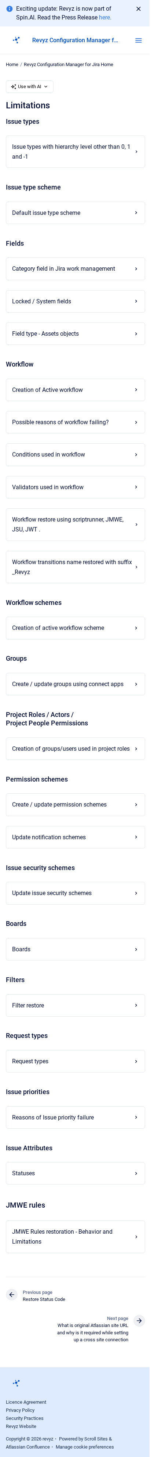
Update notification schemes (49, 847)
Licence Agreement (26, 1412)
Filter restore (28, 1015)
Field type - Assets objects (45, 333)
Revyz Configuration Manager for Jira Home (68, 64)
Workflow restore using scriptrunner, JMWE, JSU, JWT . (68, 524)
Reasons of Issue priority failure (53, 1127)
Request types (30, 1071)
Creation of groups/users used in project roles (64, 753)
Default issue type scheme (46, 212)
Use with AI (29, 86)
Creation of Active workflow (47, 389)
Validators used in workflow (48, 487)
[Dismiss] (138, 8)
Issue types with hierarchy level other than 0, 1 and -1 (69, 151)
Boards (21, 959)
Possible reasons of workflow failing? (60, 422)
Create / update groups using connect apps (68, 684)
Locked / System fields (41, 301)
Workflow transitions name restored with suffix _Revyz (64, 567)
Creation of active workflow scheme (58, 627)
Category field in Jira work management (63, 268)
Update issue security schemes (52, 903)
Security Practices (25, 1428)
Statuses (23, 1183)
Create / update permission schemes (59, 814)
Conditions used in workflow (48, 454)
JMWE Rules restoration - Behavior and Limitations (62, 1246)
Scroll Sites (96, 1448)
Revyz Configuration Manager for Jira (76, 40)
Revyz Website (21, 1436)
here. (105, 17)
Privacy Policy (20, 1420)
